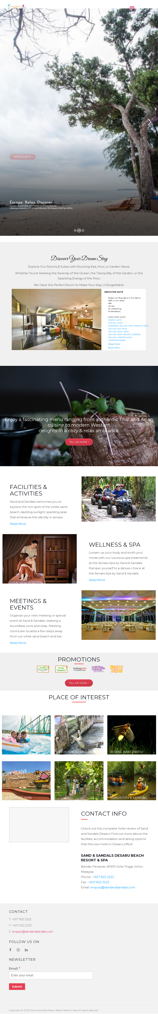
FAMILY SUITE (115, 320)
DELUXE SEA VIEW (117, 328)
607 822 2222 (104, 877)
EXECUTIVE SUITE (117, 317)
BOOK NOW (21, 156)
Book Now (114, 347)
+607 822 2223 (98, 882)
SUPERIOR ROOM (116, 340)
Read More (114, 344)
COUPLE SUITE (115, 323)
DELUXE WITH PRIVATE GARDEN (124, 334)
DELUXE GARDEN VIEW (120, 337)
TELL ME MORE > (79, 442)
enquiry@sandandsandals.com (112, 887)
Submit (17, 987)
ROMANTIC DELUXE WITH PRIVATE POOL (128, 326)
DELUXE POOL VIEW (118, 331)
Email (14, 968)
